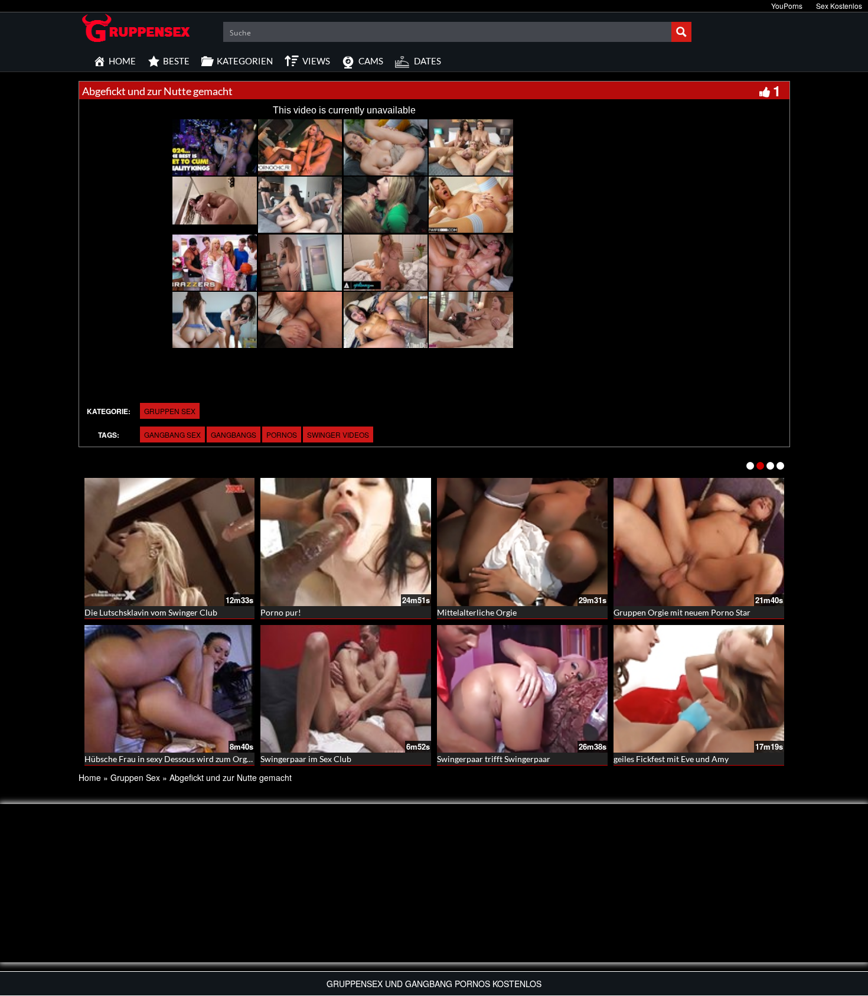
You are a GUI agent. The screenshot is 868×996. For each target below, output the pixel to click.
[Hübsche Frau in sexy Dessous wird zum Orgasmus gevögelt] (169, 689)
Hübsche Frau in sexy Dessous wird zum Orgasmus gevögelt (193, 759)
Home (90, 777)
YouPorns (786, 5)
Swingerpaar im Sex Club (305, 759)
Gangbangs (233, 434)
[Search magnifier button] (681, 32)
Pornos (281, 434)
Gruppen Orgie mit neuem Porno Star (682, 612)
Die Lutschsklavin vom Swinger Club (150, 612)
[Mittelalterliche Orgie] (522, 542)
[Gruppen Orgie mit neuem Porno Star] (699, 542)
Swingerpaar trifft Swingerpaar (493, 759)
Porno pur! (280, 612)
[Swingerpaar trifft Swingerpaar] (522, 689)
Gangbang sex (172, 434)
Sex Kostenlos (839, 5)
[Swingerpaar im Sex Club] (345, 689)
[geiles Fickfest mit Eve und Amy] (699, 689)
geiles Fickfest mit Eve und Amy (671, 759)
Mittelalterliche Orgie (477, 612)
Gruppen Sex (169, 411)
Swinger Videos (338, 434)
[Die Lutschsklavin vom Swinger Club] (169, 542)
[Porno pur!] (345, 542)
